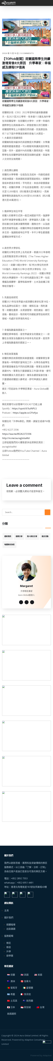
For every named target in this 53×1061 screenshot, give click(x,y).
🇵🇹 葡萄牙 (12, 987)
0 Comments (27, 53)
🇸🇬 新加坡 (26, 1007)
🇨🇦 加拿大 (26, 981)
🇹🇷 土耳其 (12, 1000)
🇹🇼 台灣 (40, 1007)
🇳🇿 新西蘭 (28, 1000)
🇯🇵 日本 (11, 1007)
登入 (22, 491)
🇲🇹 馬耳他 (26, 994)
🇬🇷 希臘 (11, 994)
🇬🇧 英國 (25, 974)
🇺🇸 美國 (38, 974)
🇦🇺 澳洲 (11, 981)
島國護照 (11, 1013)
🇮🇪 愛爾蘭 (28, 987)
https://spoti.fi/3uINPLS (24, 408)
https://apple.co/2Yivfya (25, 412)
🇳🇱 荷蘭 (11, 974)
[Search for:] (26, 512)
